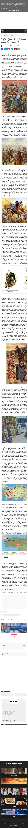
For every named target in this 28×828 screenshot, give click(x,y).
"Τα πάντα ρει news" (17, 823)
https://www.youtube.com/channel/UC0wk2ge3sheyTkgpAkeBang (7, 695)
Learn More (12, 10)
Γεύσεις (14, 806)
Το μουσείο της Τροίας (15, 636)
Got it (17, 10)
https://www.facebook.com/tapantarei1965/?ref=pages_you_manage (21, 695)
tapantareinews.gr (14, 825)
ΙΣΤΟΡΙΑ (12, 35)
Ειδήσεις (14, 816)
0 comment (23, 45)
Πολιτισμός (14, 796)
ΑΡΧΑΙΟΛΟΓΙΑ (14, 634)
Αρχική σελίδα (6, 35)
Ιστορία (14, 785)
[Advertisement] (14, 20)
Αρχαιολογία (14, 775)
